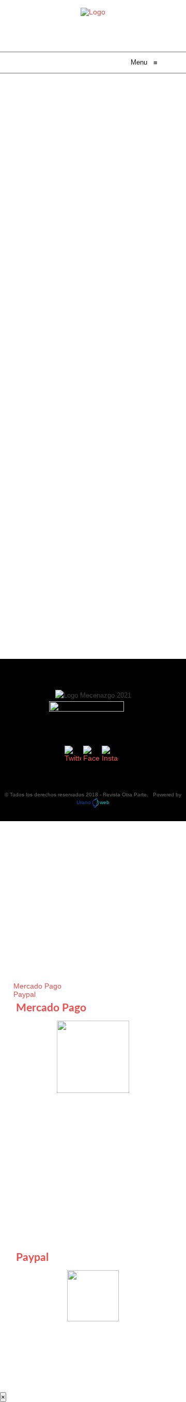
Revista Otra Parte (125, 794)
